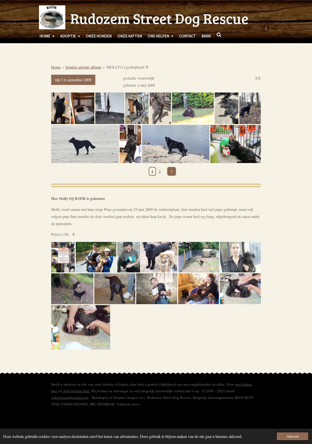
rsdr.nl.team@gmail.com (69, 397)
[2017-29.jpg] (176, 144)
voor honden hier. (76, 390)
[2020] (85, 144)
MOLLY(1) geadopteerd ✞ (127, 67)
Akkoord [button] (292, 436)
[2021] (250, 108)
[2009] (96, 257)
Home (56, 67)
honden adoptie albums (83, 67)
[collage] (63, 257)
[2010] (235, 144)
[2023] (137, 108)
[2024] (60, 108)
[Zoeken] (219, 35)
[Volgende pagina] (171, 171)
